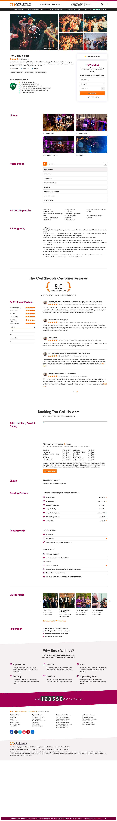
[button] (75, 497)
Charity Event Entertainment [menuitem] (64, 724)
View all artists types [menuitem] (37, 726)
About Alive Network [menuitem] (87, 717)
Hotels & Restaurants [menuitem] (62, 727)
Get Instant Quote (50, 471)
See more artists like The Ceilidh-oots (54, 621)
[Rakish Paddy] (50, 600)
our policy (98, 818)
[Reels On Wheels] (99, 600)
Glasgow (36, 68)
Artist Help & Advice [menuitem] (87, 722)
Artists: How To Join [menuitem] (87, 721)
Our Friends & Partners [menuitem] (88, 724)
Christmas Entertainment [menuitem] (63, 722)
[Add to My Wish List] (105, 16)
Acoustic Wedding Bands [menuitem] (38, 721)
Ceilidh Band (25, 68)
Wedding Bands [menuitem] (36, 719)
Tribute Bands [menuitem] (36, 722)
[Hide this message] (105, 819)
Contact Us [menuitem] (13, 717)
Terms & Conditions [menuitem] (15, 724)
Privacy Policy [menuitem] (13, 726)
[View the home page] (20, 4)
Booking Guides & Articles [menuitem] (89, 719)
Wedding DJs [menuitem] (35, 724)
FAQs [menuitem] (11, 719)
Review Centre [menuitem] (14, 721)
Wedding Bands (41, 72)
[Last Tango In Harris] (83, 600)
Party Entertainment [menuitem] (61, 721)
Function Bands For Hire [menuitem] (38, 717)
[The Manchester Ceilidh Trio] (67, 600)
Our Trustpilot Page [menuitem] (15, 722)
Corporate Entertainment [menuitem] (63, 719)
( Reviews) (19, 59)
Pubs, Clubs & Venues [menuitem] (62, 726)
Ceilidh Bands (29, 72)
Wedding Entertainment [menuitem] (62, 717)
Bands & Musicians (17, 72)
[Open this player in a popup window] (105, 164)
